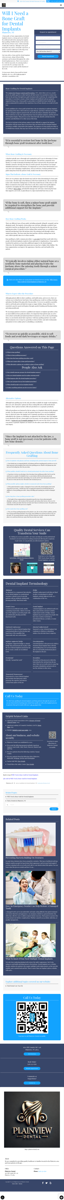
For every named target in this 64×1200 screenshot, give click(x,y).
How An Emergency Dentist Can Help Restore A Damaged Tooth (32, 907)
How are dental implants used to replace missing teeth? (23, 375)
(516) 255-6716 (20, 74)
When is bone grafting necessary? (17, 355)
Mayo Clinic (17, 189)
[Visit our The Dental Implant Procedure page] (49, 572)
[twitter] (46, 1183)
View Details (21, 761)
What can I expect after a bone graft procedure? (21, 361)
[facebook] (42, 1183)
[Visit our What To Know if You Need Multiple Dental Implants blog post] (31, 957)
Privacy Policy (15, 1183)
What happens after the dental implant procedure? (21, 378)
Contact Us (32, 1083)
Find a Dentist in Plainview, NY (16, 801)
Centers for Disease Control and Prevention (21, 93)
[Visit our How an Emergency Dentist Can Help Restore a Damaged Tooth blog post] (31, 904)
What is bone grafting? (13, 352)
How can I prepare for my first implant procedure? (22, 381)
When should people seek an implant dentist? (20, 384)
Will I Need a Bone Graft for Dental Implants (25, 775)
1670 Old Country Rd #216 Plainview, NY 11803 (32, 1)
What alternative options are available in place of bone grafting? (25, 364)
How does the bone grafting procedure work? (20, 358)
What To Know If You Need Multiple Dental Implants (29, 958)
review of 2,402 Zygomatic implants (22, 420)
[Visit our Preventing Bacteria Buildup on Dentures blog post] (31, 855)
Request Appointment (32, 1068)
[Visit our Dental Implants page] (32, 572)
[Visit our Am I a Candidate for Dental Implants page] (15, 572)
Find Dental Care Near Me (15, 986)
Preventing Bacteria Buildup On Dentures (25, 857)
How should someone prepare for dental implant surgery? (24, 372)
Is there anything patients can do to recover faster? (22, 387)
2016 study (37, 239)
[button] (61, 5)
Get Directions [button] (32, 1054)
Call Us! (57, 1)
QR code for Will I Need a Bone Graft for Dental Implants (20, 778)
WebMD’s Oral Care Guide (20, 730)
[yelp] (50, 1183)
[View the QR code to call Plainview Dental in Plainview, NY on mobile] (32, 1033)
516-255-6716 (34, 705)
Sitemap (20, 1183)
